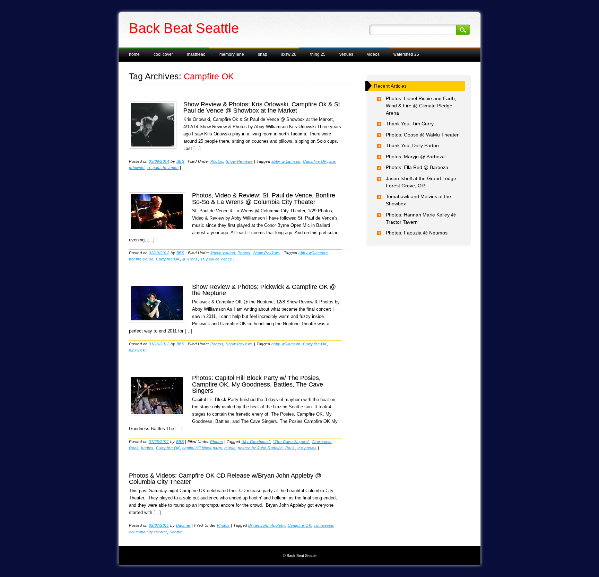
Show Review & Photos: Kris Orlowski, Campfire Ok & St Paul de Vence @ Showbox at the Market (261, 107)
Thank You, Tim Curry (410, 123)
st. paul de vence (163, 168)
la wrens (190, 259)
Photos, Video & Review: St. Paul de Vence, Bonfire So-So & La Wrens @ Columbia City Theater (263, 198)
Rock (290, 448)
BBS (180, 161)
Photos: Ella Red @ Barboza (417, 167)
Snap (262, 54)
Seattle (176, 532)
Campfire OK (315, 161)
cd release (323, 525)
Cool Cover (163, 54)
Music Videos (222, 253)
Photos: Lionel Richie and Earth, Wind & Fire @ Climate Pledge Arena (421, 106)
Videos (373, 54)
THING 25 (317, 54)
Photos (216, 161)
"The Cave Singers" (291, 442)
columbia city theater (148, 532)
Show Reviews (239, 161)
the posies (306, 448)
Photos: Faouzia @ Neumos (417, 233)
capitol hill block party (202, 448)
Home (134, 54)
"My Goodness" (256, 442)
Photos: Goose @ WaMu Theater (422, 134)
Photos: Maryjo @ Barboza (415, 156)
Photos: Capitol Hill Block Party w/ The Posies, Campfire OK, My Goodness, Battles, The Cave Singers (257, 384)
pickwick (137, 350)
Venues (346, 54)
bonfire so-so (141, 259)
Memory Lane (231, 54)
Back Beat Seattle (184, 28)
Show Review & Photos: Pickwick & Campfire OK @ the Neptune (264, 289)
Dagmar (183, 525)
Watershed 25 (406, 54)
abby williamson (286, 161)
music (229, 448)
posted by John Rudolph (260, 448)
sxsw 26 (288, 54)
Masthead (196, 54)
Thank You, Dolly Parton (412, 145)
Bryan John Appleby (266, 525)
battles (147, 448)
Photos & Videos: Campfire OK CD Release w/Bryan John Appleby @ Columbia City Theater (225, 478)
